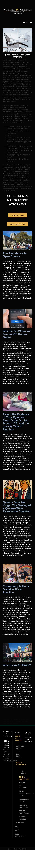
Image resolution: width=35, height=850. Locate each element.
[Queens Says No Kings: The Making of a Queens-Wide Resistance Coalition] (17, 489)
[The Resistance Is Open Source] (17, 240)
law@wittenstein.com (10, 760)
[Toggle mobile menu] (31, 23)
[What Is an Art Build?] (17, 652)
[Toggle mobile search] (27, 23)
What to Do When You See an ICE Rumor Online (17, 334)
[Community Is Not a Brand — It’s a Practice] (17, 573)
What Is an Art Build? (17, 665)
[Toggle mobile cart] (24, 23)
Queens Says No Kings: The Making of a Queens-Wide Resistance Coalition (17, 507)
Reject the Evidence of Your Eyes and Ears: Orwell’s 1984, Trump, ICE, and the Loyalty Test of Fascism (16, 422)
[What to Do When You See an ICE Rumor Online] (17, 318)
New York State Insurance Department (16, 719)
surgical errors (16, 135)
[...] (4, 300)
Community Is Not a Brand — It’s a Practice (16, 589)
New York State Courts (10, 717)
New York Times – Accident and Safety (16, 721)
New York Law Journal (10, 723)
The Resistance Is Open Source (15, 255)
